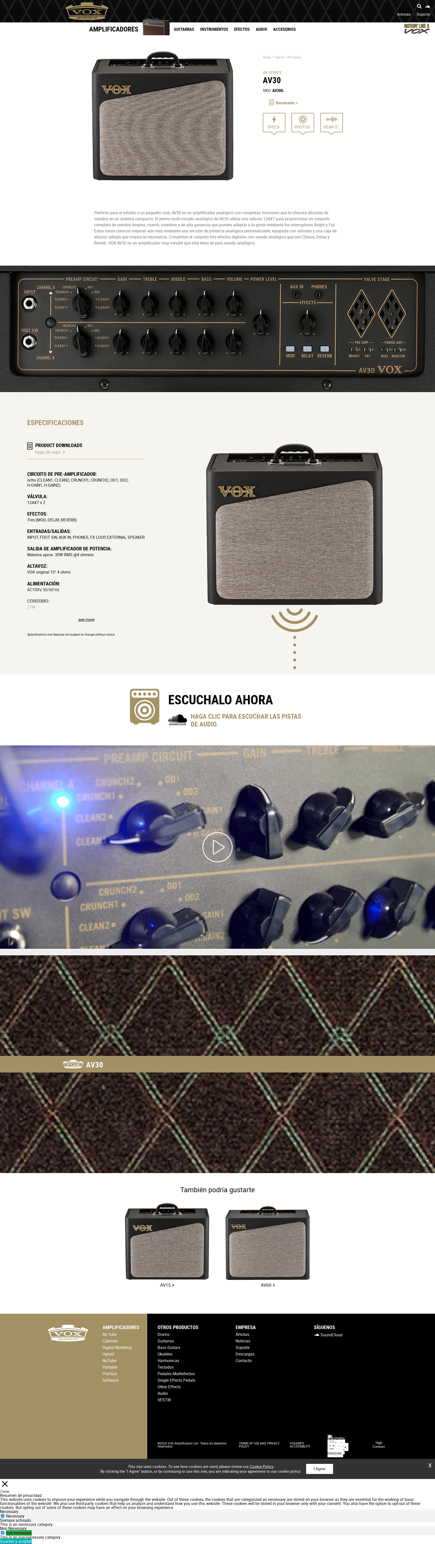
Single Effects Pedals (176, 1380)
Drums (163, 1334)
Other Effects (169, 1387)
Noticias (243, 1341)
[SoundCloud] (427, 7)
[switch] (2, 1532)
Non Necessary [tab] (13, 1528)
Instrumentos (214, 29)
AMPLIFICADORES (113, 29)
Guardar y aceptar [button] (16, 1541)
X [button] (430, 1464)
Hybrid (279, 57)
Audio (261, 29)
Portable (109, 1367)
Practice (109, 1373)
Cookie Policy (261, 1466)
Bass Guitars (169, 1347)
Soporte (423, 14)
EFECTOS (242, 29)
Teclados (166, 1367)
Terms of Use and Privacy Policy (259, 1444)
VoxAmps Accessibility (300, 1444)
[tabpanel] (217, 1524)
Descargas (245, 1354)
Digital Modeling (117, 1347)
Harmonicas (168, 1360)
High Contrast (379, 1444)
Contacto (244, 1360)
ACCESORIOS (284, 29)
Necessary (15, 1516)
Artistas (404, 14)
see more (86, 619)
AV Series (294, 57)
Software (110, 1380)
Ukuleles (165, 1354)
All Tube (109, 1334)
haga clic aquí (47, 452)
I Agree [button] (319, 1468)
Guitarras (184, 29)
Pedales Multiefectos (176, 1373)
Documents (285, 103)
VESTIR (164, 1400)
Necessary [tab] (9, 1511)
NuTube (109, 1360)
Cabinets (110, 1341)
